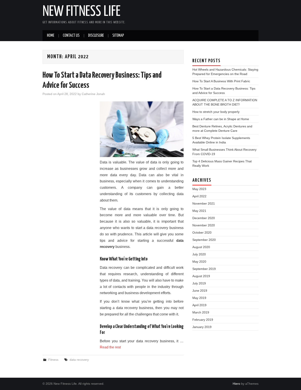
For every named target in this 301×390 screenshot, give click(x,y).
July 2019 (199, 283)
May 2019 (199, 298)
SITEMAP (118, 36)
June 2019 (199, 290)
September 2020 (204, 240)
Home (50, 36)
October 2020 (202, 232)
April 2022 (199, 196)
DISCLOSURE (96, 36)
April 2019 (199, 305)
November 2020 (203, 225)
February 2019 (202, 319)
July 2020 (199, 254)
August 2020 (201, 247)
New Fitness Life (82, 12)
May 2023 (199, 189)
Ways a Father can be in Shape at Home (220, 119)
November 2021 (203, 203)
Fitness (53, 359)
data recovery (79, 359)
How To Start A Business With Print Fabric (221, 81)
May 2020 (199, 261)
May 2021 (199, 210)
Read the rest (110, 347)
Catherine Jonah (93, 94)
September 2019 (204, 269)
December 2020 (203, 218)
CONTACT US (71, 36)
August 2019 (201, 276)
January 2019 (202, 327)
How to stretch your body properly (216, 112)
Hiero (236, 383)
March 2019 (200, 312)
